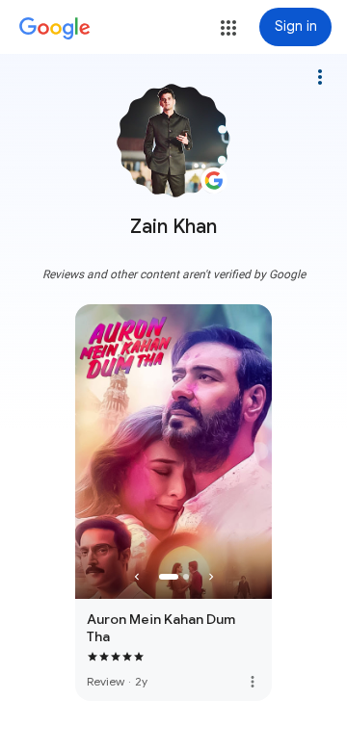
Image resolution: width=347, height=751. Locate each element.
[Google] (55, 28)
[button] (228, 28)
